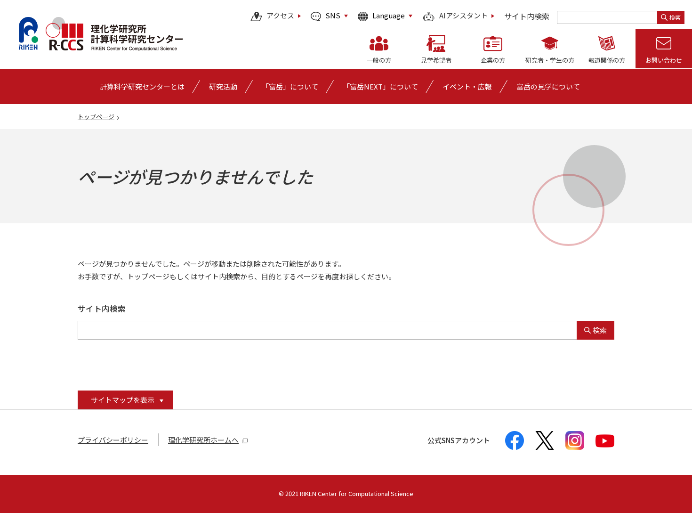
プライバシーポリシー (113, 440)
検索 (675, 17)
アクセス (280, 16)
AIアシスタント (463, 16)
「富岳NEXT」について (380, 86)
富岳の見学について (548, 86)
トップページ (96, 116)
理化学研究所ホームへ (203, 440)
